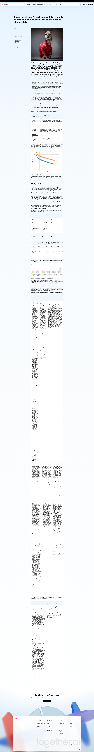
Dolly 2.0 (55, 120)
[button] (29, 4)
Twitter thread (16, 46)
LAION (61, 99)
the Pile (52, 189)
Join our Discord (16, 47)
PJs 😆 (15, 44)
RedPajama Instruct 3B (17, 40)
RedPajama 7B (16, 41)
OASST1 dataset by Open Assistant (57, 281)
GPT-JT (47, 125)
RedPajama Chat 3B (17, 39)
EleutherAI (57, 99)
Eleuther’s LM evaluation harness (50, 195)
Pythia (42, 187)
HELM (42, 193)
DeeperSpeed (38, 190)
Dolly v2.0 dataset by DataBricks (38, 282)
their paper (51, 290)
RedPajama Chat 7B (17, 42)
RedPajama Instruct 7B (17, 43)
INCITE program (54, 100)
